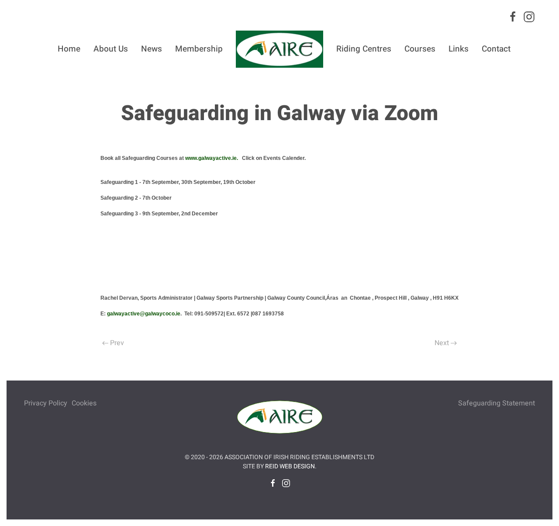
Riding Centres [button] (363, 49)
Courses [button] (419, 49)
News (151, 49)
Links (459, 49)
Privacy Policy (45, 403)
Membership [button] (199, 49)
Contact (496, 49)
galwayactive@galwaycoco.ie (143, 314)
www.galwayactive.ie (211, 158)
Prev (117, 343)
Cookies (84, 403)
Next (442, 343)
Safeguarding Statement (496, 403)
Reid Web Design (290, 466)
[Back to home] (279, 49)
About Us (110, 49)
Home (69, 49)
